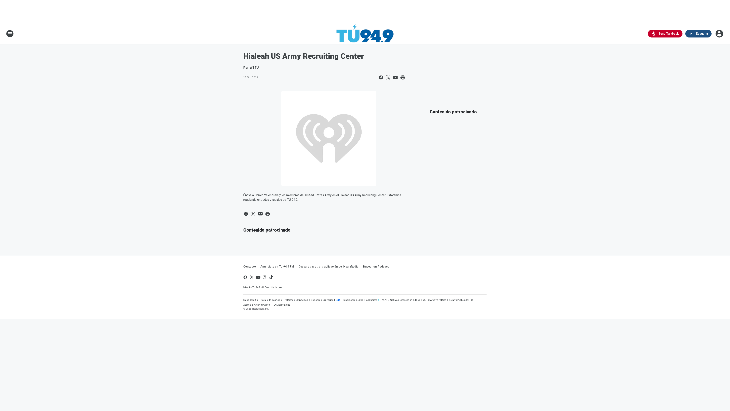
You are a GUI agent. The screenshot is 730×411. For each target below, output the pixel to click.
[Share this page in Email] (395, 77)
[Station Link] (365, 33)
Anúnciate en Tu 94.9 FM (277, 266)
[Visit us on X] (251, 277)
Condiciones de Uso (353, 300)
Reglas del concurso (271, 300)
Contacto (249, 266)
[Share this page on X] (388, 77)
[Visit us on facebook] (245, 277)
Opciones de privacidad (323, 300)
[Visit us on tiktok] (271, 277)
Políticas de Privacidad (296, 300)
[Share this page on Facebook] (381, 77)
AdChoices (371, 300)
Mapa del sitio (250, 300)
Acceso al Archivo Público (256, 304)
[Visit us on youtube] (258, 277)
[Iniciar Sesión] (720, 33)
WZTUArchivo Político (434, 300)
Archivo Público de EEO (461, 300)
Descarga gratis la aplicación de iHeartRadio (328, 266)
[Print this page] (402, 77)
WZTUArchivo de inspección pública (401, 300)
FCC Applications (281, 304)
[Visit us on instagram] (264, 277)
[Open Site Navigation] (10, 33)
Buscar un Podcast (376, 266)
